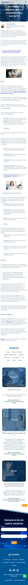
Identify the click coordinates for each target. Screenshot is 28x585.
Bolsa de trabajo (21, 562)
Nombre (3, 526)
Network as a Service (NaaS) (11, 52)
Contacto (14, 565)
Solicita (2, 339)
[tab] (8, 352)
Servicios (14, 559)
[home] (7, 2)
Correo (2, 533)
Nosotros (12, 562)
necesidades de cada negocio (11, 175)
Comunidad (6, 562)
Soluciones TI (7, 559)
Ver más (24, 505)
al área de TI (9, 321)
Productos (21, 559)
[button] (26, 2)
